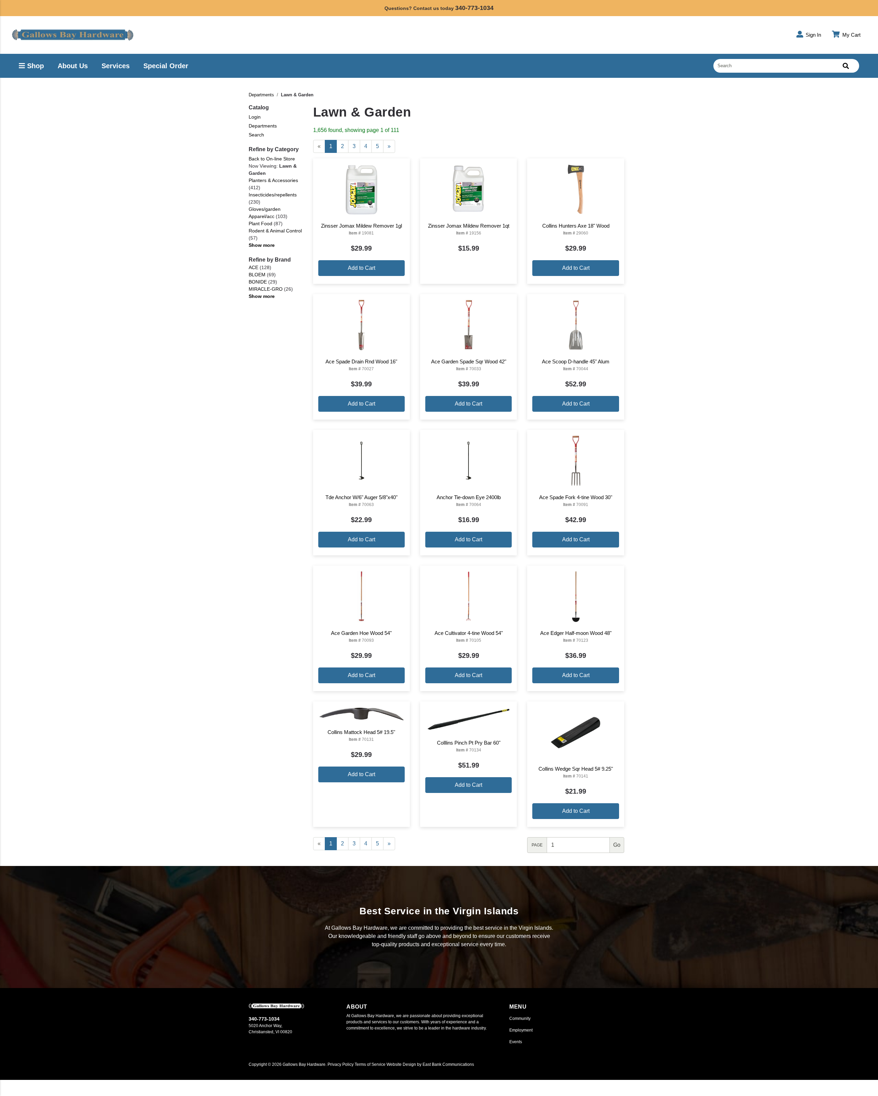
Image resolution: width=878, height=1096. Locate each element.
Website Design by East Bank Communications (430, 1064)
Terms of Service (370, 1064)
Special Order (165, 66)
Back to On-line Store (272, 158)
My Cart (851, 35)
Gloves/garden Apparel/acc (265, 212)
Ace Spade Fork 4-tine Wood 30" (575, 497)
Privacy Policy (341, 1064)
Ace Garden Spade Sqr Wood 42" (468, 361)
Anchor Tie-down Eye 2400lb (469, 497)
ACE (253, 267)
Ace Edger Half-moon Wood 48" (576, 633)
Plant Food (260, 223)
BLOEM (257, 274)
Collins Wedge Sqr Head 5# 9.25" (575, 769)
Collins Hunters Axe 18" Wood (575, 226)
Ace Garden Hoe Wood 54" (361, 633)
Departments (261, 94)
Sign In (812, 35)
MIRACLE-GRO (266, 289)
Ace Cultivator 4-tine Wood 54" (469, 633)
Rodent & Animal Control (275, 230)
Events (515, 1041)
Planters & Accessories (273, 180)
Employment (521, 1030)
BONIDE (258, 282)
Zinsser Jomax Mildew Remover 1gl (361, 226)
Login (255, 117)
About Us (73, 66)
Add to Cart (361, 268)
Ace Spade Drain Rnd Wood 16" (361, 361)
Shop (34, 66)
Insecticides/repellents (273, 194)
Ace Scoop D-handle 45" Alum (575, 361)
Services (116, 66)
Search (256, 134)
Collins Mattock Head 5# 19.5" (361, 732)
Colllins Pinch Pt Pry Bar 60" (468, 743)
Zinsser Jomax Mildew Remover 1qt (468, 226)
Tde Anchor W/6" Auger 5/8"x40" (361, 497)
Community (520, 1018)
